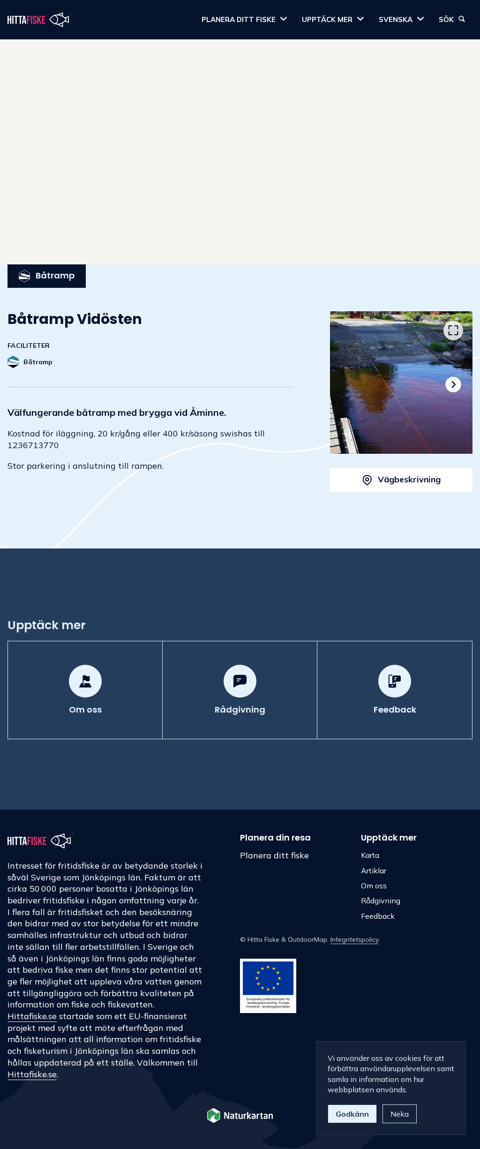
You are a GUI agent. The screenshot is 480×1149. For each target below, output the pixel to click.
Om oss (374, 885)
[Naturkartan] (240, 1116)
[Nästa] (453, 384)
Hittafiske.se (32, 1016)
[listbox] (401, 382)
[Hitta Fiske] (39, 20)
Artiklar (373, 870)
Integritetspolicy (354, 939)
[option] (401, 382)
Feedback (378, 916)
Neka (399, 1114)
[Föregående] (349, 384)
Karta (370, 855)
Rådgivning (380, 900)
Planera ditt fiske (274, 855)
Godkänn (352, 1114)
